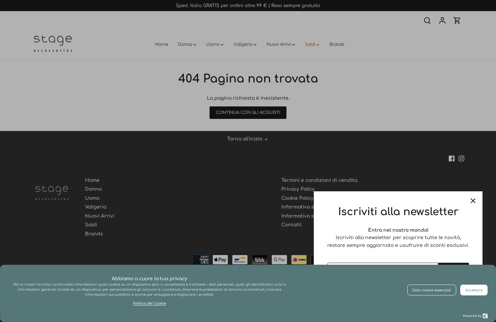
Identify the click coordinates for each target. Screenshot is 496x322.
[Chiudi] (473, 200)
